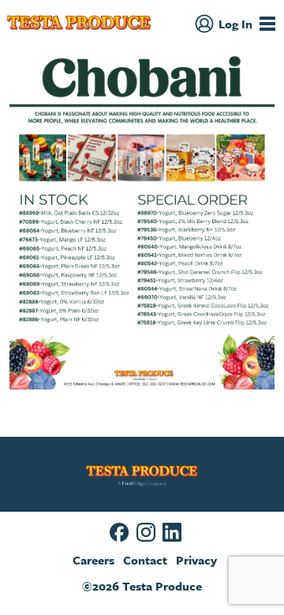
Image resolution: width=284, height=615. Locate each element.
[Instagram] (145, 532)
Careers (93, 559)
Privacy (196, 559)
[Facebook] (119, 532)
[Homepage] (78, 23)
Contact (145, 559)
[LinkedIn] (172, 532)
